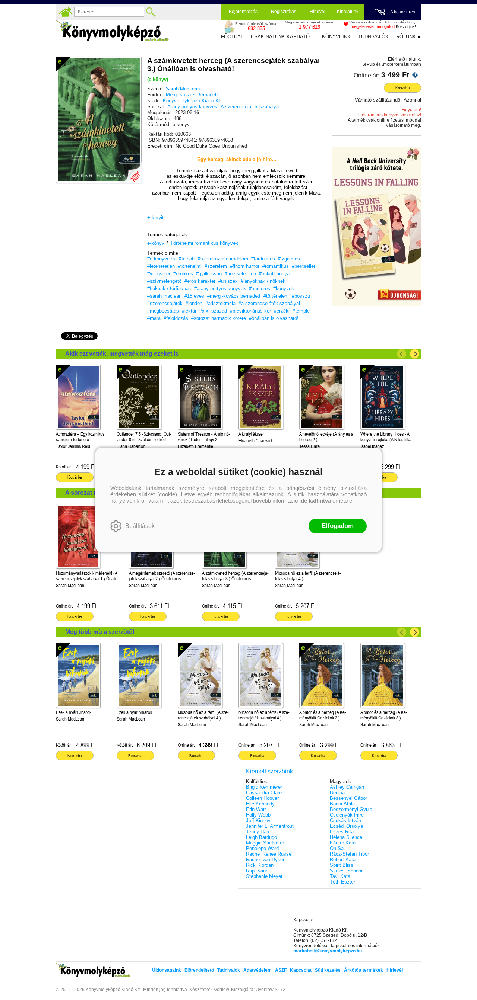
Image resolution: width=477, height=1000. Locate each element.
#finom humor (244, 266)
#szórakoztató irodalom (223, 259)
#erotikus (183, 273)
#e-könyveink (161, 259)
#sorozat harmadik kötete (218, 318)
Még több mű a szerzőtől (99, 632)
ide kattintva (315, 500)
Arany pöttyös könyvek (192, 106)
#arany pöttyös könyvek (220, 288)
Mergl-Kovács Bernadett (192, 94)
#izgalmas (289, 259)
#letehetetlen (161, 266)
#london (194, 303)
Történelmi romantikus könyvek (204, 243)
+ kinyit (155, 217)
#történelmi (190, 266)
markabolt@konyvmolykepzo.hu (327, 950)
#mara (154, 318)
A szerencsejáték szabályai (250, 106)
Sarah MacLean (183, 89)
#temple (301, 311)
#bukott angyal (275, 273)
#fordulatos (263, 259)
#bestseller (303, 266)
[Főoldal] (65, 12)
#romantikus (275, 266)
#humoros (259, 288)
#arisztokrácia (220, 303)
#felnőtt (187, 259)
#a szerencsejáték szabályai (269, 303)
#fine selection (240, 273)
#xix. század (213, 311)
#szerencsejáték (165, 303)
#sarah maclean (164, 296)
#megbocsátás (163, 311)
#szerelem (216, 266)
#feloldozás (176, 318)
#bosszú (301, 296)
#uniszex (228, 281)
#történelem (276, 296)
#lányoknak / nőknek (263, 281)
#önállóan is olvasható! (273, 318)
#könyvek (283, 288)
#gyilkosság (209, 273)
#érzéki (282, 311)
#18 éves (194, 296)
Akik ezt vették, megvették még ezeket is (122, 353)
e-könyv (155, 243)
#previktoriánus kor (250, 311)
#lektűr (189, 311)
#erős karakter (199, 281)
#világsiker (158, 273)
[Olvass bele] (129, 170)
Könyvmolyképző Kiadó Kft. (193, 100)
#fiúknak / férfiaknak (169, 288)
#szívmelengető (164, 281)
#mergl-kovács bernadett (233, 296)
